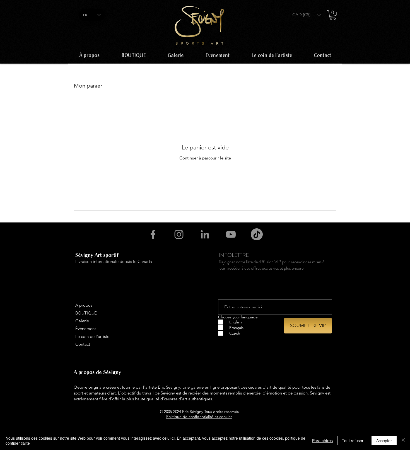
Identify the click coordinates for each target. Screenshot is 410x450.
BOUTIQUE (86, 313)
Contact (82, 344)
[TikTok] (257, 234)
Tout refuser (352, 440)
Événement (85, 328)
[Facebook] (153, 234)
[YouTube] (231, 234)
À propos (83, 305)
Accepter (384, 440)
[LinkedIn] (205, 234)
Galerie (82, 320)
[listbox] (307, 15)
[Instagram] (179, 234)
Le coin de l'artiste (92, 336)
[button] (307, 15)
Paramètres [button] (322, 440)
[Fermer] (403, 441)
